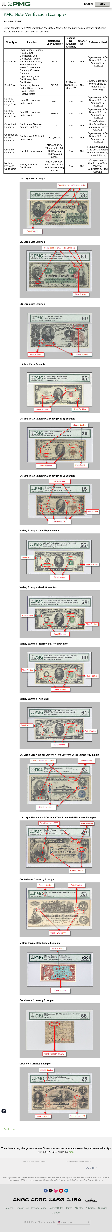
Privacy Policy (38, 1208)
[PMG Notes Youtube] (61, 1191)
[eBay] (63, 1168)
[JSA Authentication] (74, 1200)
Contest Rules (56, 1208)
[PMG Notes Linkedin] (66, 1191)
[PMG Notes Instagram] (56, 1191)
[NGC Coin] (21, 1200)
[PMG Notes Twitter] (51, 1191)
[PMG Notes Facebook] (46, 1191)
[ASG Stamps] (56, 1200)
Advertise (91, 1208)
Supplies (102, 1208)
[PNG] (34, 1167)
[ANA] (19, 1167)
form (71, 1152)
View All (90, 1168)
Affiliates (79, 1208)
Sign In (88, 4)
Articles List (9, 1129)
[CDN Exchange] (77, 1168)
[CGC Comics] (39, 1200)
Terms (69, 1208)
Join (102, 4)
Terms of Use (22, 1208)
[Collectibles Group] (91, 1200)
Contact (56, 1212)
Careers (9, 1208)
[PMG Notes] (20, 4)
